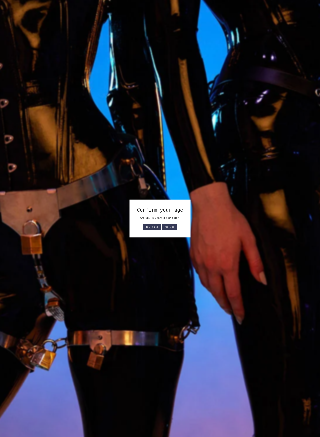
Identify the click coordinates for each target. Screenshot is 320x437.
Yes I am (169, 227)
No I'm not (152, 227)
